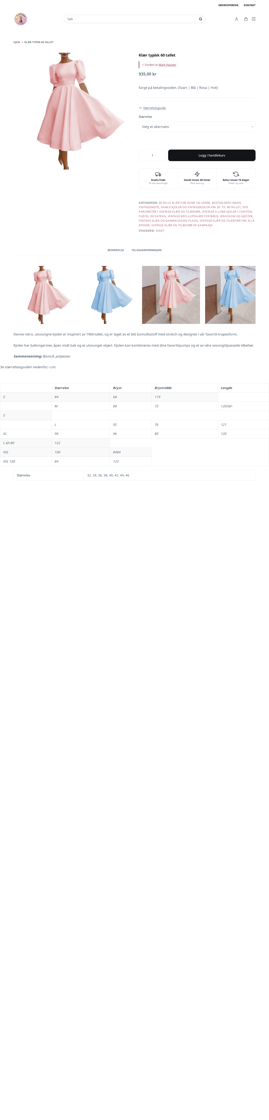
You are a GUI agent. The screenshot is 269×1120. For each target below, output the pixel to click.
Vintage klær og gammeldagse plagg (168, 220)
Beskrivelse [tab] (116, 250)
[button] (152, 108)
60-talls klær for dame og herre (184, 203)
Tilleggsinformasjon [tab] (147, 250)
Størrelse (145, 116)
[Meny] (254, 19)
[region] (134, 420)
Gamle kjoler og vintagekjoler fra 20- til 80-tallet (201, 207)
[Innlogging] (236, 19)
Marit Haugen (167, 65)
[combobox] (131, 19)
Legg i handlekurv (212, 155)
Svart (160, 231)
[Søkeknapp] (200, 19)
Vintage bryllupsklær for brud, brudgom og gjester (210, 216)
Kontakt (250, 5)
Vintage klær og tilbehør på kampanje (181, 225)
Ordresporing (228, 5)
